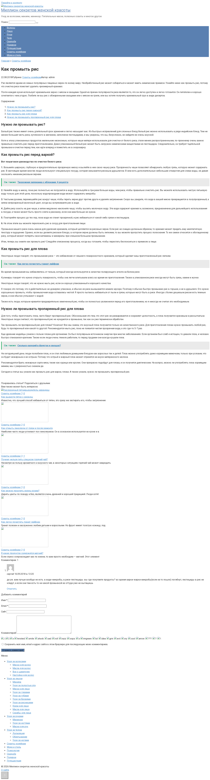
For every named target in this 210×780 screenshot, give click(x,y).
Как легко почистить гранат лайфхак (20, 522)
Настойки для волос (23, 675)
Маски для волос (22, 665)
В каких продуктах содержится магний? (22, 553)
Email (4, 606)
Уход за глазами (21, 692)
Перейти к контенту (11, 2)
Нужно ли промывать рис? (21, 107)
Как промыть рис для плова (22, 113)
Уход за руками (15, 716)
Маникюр (18, 719)
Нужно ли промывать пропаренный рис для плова (34, 117)
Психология (13, 750)
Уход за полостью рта (24, 685)
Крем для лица (21, 706)
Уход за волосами (16, 661)
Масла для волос (22, 668)
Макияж (17, 682)
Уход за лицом (14, 678)
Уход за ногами (21, 740)
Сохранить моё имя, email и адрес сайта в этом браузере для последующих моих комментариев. (56, 644)
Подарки (11, 45)
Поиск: (5, 22)
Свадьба (11, 41)
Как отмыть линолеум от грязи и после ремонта (27, 428)
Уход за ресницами (23, 702)
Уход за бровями (22, 699)
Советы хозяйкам (16, 51)
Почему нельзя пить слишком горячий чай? (24, 459)
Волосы (11, 27)
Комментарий (8, 633)
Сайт (3, 611)
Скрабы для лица (22, 712)
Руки (9, 34)
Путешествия (14, 48)
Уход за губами (21, 695)
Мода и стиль (14, 55)
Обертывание (20, 736)
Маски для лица (21, 688)
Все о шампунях (21, 671)
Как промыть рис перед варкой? (24, 110)
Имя (4, 600)
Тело (9, 38)
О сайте (5, 770)
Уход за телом (14, 730)
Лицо (10, 31)
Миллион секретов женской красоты (36, 10)
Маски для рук (20, 726)
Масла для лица (21, 709)
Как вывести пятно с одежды (17, 397)
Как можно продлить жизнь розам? (20, 490)
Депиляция (19, 733)
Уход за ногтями (21, 723)
